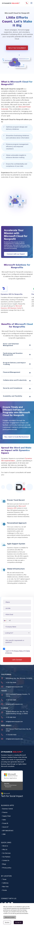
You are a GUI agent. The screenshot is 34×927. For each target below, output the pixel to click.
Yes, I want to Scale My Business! (16, 437)
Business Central (7, 808)
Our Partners (6, 856)
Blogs (4, 864)
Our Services (6, 853)
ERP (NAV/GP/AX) (7, 830)
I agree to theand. (17, 652)
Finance (4, 812)
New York (5, 886)
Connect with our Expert (16, 254)
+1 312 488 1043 (11, 717)
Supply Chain (6, 816)
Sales (4, 819)
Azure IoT (5, 827)
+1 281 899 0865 (11, 700)
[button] (5, 620)
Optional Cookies (10, 917)
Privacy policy (6, 867)
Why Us (4, 849)
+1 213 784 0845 (11, 682)
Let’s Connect (17, 660)
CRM (3, 834)
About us (5, 846)
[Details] (31, 3)
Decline (7, 922)
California (5, 883)
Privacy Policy (18, 651)
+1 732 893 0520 (11, 734)
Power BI (5, 823)
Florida (4, 890)
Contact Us (5, 860)
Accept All (18, 922)
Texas (4, 879)
